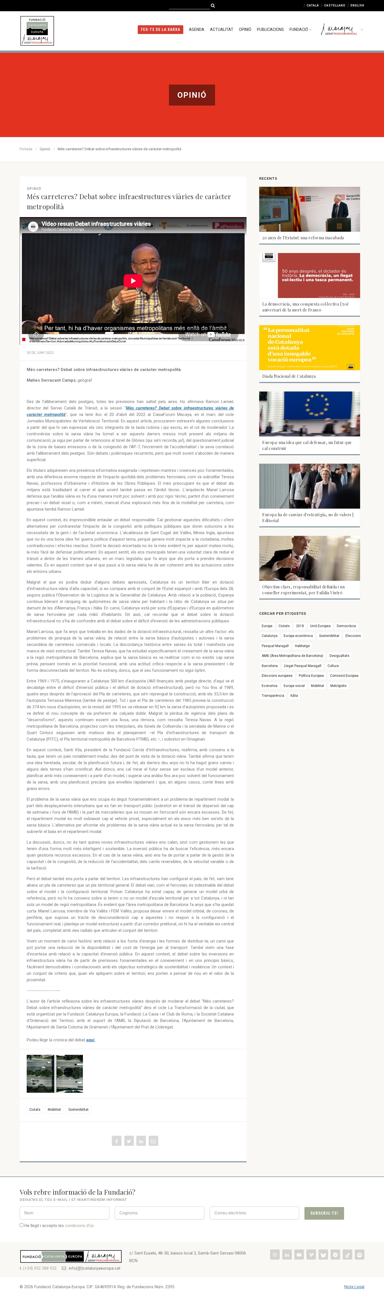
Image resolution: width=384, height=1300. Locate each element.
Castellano (334, 5)
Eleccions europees (277, 676)
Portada (26, 149)
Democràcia (346, 626)
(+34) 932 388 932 (40, 1268)
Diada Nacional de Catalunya (289, 376)
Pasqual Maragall (275, 646)
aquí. (90, 1039)
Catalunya (269, 636)
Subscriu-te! (324, 1213)
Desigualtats (339, 656)
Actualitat (221, 29)
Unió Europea (320, 626)
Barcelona (270, 666)
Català (313, 5)
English (357, 5)
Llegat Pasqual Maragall (302, 666)
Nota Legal (354, 1286)
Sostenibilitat (78, 1110)
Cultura (333, 666)
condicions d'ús (79, 1225)
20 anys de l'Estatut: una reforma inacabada (303, 237)
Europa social (294, 686)
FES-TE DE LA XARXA (160, 29)
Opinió (245, 29)
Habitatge (302, 646)
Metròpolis (338, 686)
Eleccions (353, 636)
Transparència (273, 696)
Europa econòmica (298, 636)
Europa (267, 626)
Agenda (196, 29)
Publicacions (270, 29)
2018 (300, 626)
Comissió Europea (344, 676)
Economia (269, 686)
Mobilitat (54, 1110)
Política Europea (311, 676)
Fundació (299, 29)
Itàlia (294, 696)
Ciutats (34, 1110)
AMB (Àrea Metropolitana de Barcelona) (292, 656)
